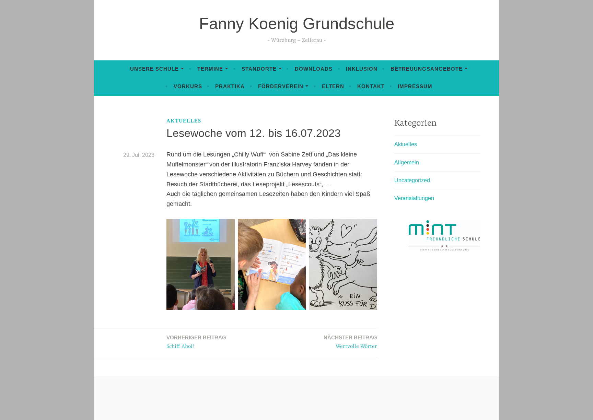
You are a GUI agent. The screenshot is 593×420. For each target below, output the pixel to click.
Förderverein (280, 86)
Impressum (415, 86)
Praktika (230, 86)
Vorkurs (188, 86)
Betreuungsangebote (427, 69)
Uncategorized (412, 180)
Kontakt (371, 86)
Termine (210, 69)
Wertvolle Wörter (350, 342)
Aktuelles (183, 121)
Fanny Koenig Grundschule (296, 23)
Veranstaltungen (414, 198)
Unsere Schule (154, 69)
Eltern (333, 86)
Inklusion (361, 69)
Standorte (259, 69)
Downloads (314, 69)
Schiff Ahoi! (196, 342)
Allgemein (406, 162)
